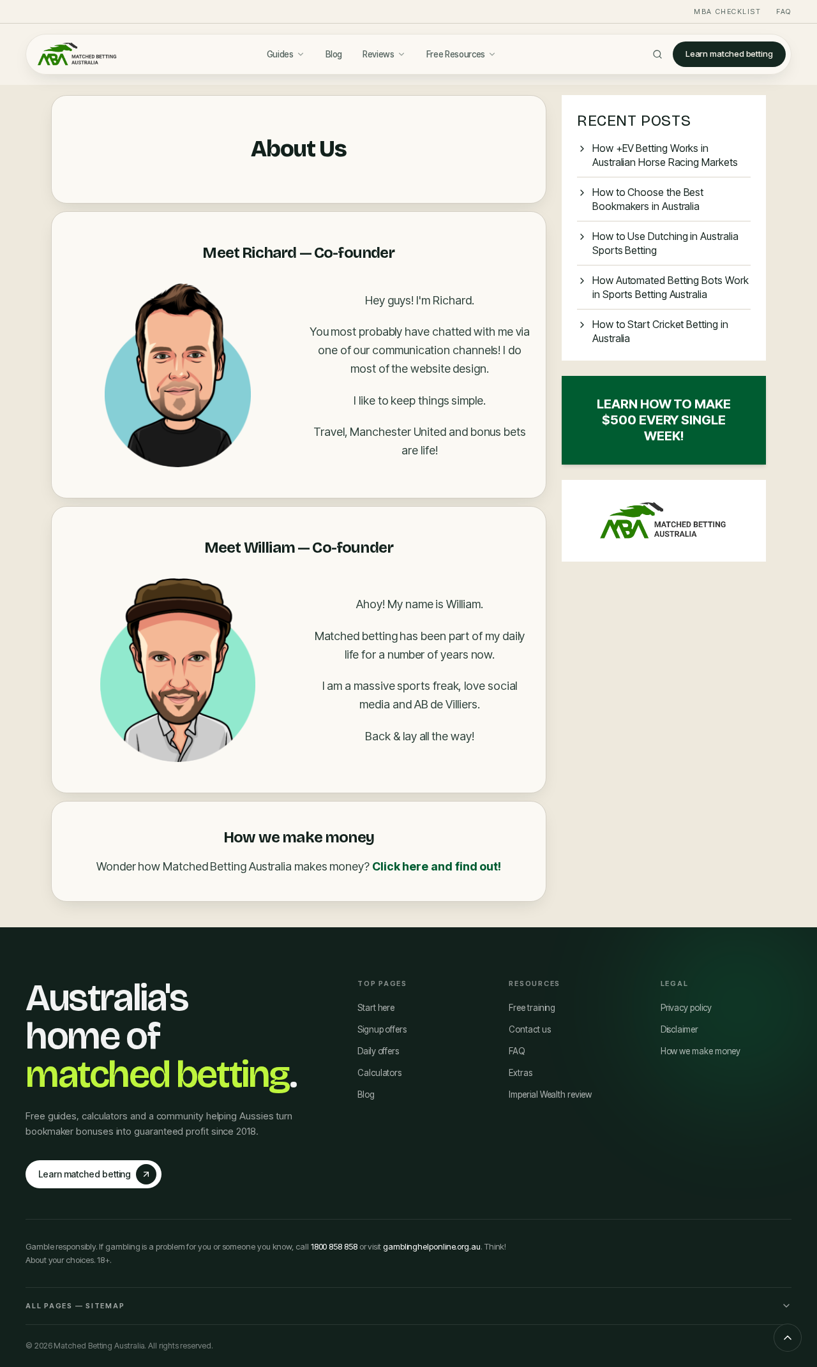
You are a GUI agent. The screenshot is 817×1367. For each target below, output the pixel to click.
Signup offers (382, 1029)
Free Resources (455, 54)
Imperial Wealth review (550, 1094)
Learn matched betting (729, 54)
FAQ (783, 11)
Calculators (379, 1073)
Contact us (529, 1029)
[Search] (657, 54)
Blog (334, 54)
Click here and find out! (436, 866)
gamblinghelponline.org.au (432, 1246)
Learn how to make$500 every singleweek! (664, 420)
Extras (520, 1073)
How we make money (701, 1051)
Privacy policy (686, 1008)
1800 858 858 (334, 1246)
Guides (280, 54)
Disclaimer (679, 1029)
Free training (532, 1008)
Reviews (378, 54)
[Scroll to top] (788, 1338)
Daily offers (378, 1051)
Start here (375, 1008)
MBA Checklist (727, 11)
